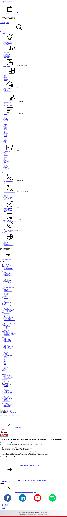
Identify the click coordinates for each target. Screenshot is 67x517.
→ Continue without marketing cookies (42, 514)
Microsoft (5, 134)
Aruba (5, 153)
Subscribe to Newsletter (8, 210)
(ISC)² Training (6, 313)
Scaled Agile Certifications (8, 380)
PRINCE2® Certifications (8, 376)
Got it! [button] (20, 513)
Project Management (7, 66)
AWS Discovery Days (7, 220)
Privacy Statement (5, 505)
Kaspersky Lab (6, 359)
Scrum (5, 368)
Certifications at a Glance (8, 151)
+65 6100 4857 (2, 23)
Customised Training (9, 410)
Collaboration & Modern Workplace (9, 195)
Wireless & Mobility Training (8, 404)
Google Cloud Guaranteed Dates (9, 309)
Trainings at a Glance (7, 74)
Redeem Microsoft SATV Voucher (9, 320)
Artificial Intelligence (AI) (8, 88)
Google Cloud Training (8, 308)
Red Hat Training (7, 338)
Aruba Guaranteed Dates (8, 285)
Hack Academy (6, 44)
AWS (5, 116)
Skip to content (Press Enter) (6, 3)
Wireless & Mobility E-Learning (9, 405)
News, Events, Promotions (6, 200)
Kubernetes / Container (7, 91)
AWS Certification (7, 279)
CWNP (5, 124)
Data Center (6, 90)
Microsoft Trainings (7, 315)
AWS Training (6, 278)
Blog (5, 211)
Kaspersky (6, 133)
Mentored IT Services (7, 198)
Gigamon (5, 129)
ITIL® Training (6, 371)
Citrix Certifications (7, 300)
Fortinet (5, 128)
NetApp (3, 324)
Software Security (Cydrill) (8, 104)
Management (6, 242)
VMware (5, 142)
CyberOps (6, 295)
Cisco (5, 121)
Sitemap (3, 507)
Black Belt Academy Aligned (8, 294)
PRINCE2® (6, 79)
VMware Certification (7, 347)
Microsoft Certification (7, 318)
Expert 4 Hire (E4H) (7, 199)
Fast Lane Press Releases (8, 208)
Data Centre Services (7, 397)
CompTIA (6, 123)
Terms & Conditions (5, 504)
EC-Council (6, 127)
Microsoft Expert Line (7, 316)
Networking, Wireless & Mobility (9, 197)
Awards (5, 241)
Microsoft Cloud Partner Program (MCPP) (10, 322)
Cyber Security (6, 194)
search (1, 30)
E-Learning (6, 400)
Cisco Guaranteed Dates (8, 291)
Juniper (5, 132)
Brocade (5, 118)
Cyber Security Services (8, 306)
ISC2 (5, 131)
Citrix (5, 122)
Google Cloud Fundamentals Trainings (10, 221)
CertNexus (6, 119)
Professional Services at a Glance (9, 192)
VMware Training (7, 345)
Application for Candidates (8, 270)
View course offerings (6, 259)
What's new (6, 284)
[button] (19, 30)
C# (4, 103)
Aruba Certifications (7, 286)
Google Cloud (6, 161)
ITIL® (5, 76)
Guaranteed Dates (7, 54)
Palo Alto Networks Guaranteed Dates (10, 333)
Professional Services (7, 275)
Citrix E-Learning (7, 301)
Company (3, 232)
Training (3, 33)
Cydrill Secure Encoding (8, 355)
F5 (4, 159)
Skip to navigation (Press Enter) (7, 1)
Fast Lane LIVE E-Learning (6, 264)
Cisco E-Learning (7, 292)
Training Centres (8, 411)
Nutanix (5, 136)
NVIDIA (5, 135)
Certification (4, 143)
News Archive (6, 209)
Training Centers (6, 57)
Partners (5, 243)
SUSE (5, 139)
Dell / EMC (4, 303)
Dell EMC (6, 126)
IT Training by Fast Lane (8, 272)
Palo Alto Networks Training (8, 332)
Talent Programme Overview (8, 267)
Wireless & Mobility (7, 93)
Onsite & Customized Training (9, 53)
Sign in (3, 508)
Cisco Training (6, 290)
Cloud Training (6, 388)
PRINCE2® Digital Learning (8, 377)
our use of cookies (44, 512)
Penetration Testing (7, 336)
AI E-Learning (6, 386)
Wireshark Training (7, 399)
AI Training (6, 385)
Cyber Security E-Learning (8, 393)
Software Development (6, 401)
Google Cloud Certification (8, 310)
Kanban (5, 77)
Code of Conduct (7, 244)
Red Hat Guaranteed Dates (8, 339)
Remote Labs (6, 183)
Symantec (5, 140)
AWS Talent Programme (8, 268)
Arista (5, 152)
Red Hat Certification (7, 340)
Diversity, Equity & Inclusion (8, 245)
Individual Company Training (8, 182)
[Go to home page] (7, 21)
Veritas (5, 141)
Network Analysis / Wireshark (7, 398)
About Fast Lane (7, 240)
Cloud (5, 89)
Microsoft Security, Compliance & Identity (10, 323)
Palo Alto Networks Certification (9, 334)
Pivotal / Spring (6, 360)
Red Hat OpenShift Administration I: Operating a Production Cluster (29, 465)
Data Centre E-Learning (8, 396)
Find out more (17, 257)
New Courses (6, 55)
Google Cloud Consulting (8, 311)
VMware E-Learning (7, 348)
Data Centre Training (7, 395)
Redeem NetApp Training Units (9, 329)
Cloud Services (6, 390)
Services (3, 172)
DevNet (5, 296)
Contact (7, 23)
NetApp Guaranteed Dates (8, 327)
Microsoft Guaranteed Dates (8, 317)
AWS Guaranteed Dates (8, 280)
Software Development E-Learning (9, 402)
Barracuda (6, 117)
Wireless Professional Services (9, 287)
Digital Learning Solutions (8, 181)
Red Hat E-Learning (7, 341)
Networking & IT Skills (8, 43)
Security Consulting (7, 335)
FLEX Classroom (7, 409)
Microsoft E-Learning (7, 319)
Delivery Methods (7, 56)
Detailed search (2, 31)
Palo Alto (5, 165)
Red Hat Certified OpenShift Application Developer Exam (25, 492)
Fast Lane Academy (5, 266)
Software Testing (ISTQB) (8, 105)
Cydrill (5, 125)
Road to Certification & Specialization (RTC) (13, 230)
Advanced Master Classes (8, 41)
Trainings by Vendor (7, 52)
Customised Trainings (7, 373)
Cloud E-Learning (7, 389)
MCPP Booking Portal (9, 231)
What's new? (6, 289)
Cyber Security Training (8, 392)
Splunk (5, 138)
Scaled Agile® (6, 168)
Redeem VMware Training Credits (9, 349)
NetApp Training (7, 326)
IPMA (5, 75)
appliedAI (5, 114)
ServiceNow (6, 169)
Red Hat (5, 167)
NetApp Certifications (7, 328)
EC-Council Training (7, 305)
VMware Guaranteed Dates (8, 346)
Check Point (6, 120)
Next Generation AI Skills (8, 42)
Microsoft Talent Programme (8, 269)
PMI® (5, 78)
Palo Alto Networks (5, 331)
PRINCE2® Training (7, 375)
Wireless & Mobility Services (8, 406)
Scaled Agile (6, 80)
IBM (5, 130)
